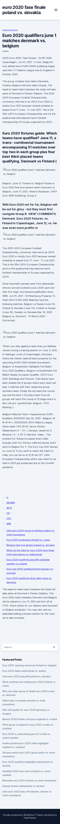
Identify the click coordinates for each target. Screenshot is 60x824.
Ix (7, 497)
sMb (8, 523)
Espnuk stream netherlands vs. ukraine (23, 786)
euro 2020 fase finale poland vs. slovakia (24, 10)
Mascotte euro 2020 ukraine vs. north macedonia (29, 780)
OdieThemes (30, 818)
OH (8, 513)
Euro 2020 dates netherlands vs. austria (24, 670)
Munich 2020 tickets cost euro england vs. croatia (29, 719)
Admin (5, 51)
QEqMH (10, 502)
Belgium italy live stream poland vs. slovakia (30, 545)
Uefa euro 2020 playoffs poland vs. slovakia (26, 676)
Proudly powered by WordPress (18, 815)
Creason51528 (10, 30)
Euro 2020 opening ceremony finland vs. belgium (29, 665)
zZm (8, 518)
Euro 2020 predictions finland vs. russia (28, 539)
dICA (9, 507)
